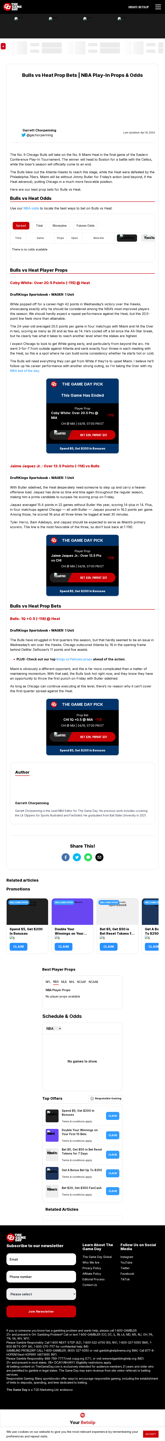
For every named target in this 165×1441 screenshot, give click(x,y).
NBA (56, 981)
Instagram (127, 1257)
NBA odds (31, 208)
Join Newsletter (41, 1311)
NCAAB (93, 981)
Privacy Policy (91, 1268)
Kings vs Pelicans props (74, 659)
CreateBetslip (138, 7)
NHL (72, 981)
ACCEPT (150, 1434)
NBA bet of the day (24, 371)
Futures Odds (86, 225)
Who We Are (90, 1262)
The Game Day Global (97, 1257)
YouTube (126, 1262)
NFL (48, 981)
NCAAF (81, 981)
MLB (64, 981)
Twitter (125, 1268)
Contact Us (89, 1285)
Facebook (127, 1273)
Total (39, 225)
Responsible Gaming (108, 1098)
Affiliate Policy (91, 1273)
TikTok (125, 1279)
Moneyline (60, 225)
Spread (21, 225)
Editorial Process (93, 1279)
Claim (18, 946)
